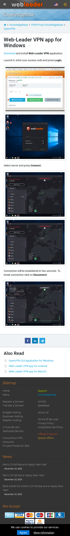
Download (9, 53)
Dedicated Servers (13, 431)
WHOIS (42, 401)
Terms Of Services (48, 419)
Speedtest (43, 405)
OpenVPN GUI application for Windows (31, 360)
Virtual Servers (11, 427)
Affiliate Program (47, 434)
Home (6, 390)
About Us (43, 412)
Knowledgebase (18, 24)
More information (44, 532)
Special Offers (46, 438)
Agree (23, 532)
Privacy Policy (46, 423)
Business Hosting (13, 416)
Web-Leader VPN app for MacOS (27, 371)
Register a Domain (13, 401)
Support (42, 390)
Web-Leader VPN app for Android (28, 366)
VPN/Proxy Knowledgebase (47, 24)
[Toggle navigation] (4, 4)
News (6, 394)
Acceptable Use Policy (50, 427)
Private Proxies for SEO (16, 445)
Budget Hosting (12, 412)
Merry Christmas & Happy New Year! (24, 475)
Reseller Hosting (12, 420)
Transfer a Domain (13, 405)
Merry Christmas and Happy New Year (25, 464)
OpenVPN (9, 28)
